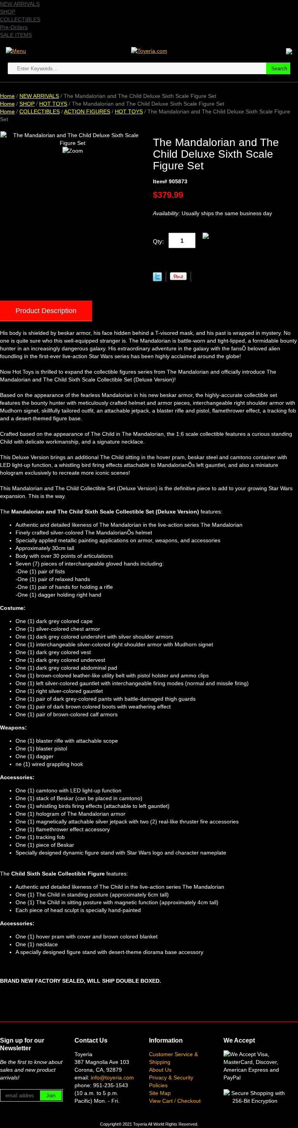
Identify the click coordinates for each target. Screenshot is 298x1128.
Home (7, 96)
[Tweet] (157, 279)
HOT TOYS (53, 104)
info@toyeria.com (112, 1077)
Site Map (160, 1093)
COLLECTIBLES (20, 19)
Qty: (158, 241)
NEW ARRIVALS (20, 4)
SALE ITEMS (16, 35)
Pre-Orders (14, 27)
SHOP (7, 12)
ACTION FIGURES (87, 111)
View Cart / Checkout (175, 1101)
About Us (160, 1070)
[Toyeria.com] (149, 50)
